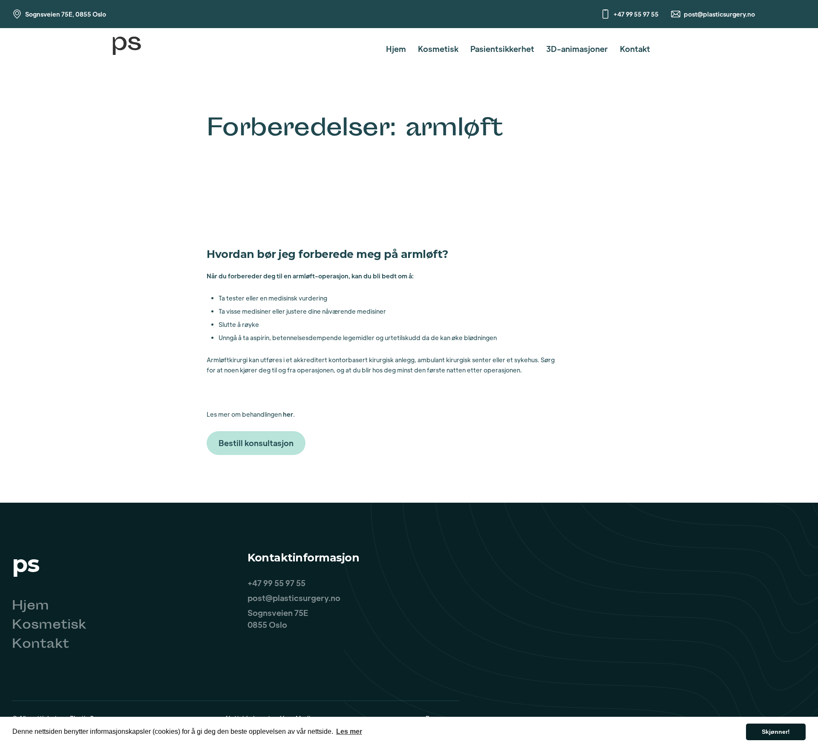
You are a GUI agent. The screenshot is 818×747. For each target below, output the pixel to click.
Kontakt (635, 49)
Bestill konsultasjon (256, 443)
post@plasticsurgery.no (719, 14)
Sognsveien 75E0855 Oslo (278, 619)
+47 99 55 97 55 (636, 14)
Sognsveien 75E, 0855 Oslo (65, 14)
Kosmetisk (438, 49)
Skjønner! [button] (776, 731)
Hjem (396, 49)
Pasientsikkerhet (502, 49)
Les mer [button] (349, 731)
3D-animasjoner (577, 49)
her (288, 414)
